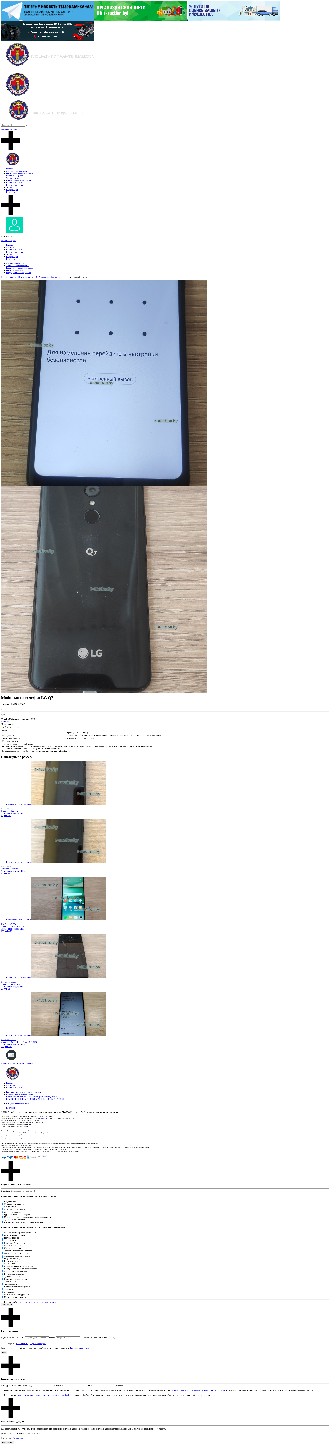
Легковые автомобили (14, 1204)
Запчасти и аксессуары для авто (18, 1251)
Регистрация (6, 130)
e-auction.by (26, 1131)
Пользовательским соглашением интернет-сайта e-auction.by (198, 1390)
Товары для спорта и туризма (17, 1256)
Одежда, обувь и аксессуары (16, 1253)
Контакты (10, 192)
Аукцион (10, 247)
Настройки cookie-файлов (17, 1103)
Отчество (119, 1386)
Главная (9, 169)
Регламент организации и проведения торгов (26, 1092)
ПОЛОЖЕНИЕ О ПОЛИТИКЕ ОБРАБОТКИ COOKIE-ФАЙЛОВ (35, 1099)
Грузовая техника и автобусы (17, 1214)
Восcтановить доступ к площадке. (31, 1344)
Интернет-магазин (14, 183)
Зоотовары (9, 1289)
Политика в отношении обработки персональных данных (31, 1097)
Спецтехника (10, 1207)
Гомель (13, 1138)
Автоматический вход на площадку (99, 1338)
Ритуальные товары (13, 1258)
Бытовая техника (11, 1238)
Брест (2, 1138)
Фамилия (57, 1386)
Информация (12, 190)
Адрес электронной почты (12, 1338)
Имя (88, 1386)
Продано (5, 721)
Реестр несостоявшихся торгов (19, 173)
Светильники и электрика (15, 1271)
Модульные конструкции (15, 1297)
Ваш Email (5, 1191)
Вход (15, 130)
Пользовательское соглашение (19, 1094)
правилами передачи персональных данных (37, 1302)
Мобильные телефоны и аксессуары (20, 1233)
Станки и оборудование (14, 1209)
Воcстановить (7, 1443)
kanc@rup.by (44, 1118)
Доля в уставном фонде (14, 1220)
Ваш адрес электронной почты (14, 1386)
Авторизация (18, 1438)
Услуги (9, 187)
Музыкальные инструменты (16, 1294)
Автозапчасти (10, 1282)
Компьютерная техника (14, 1235)
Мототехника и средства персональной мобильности (27, 1217)
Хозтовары (9, 1292)
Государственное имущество (18, 180)
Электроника (10, 1240)
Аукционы (11, 1085)
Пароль (52, 1338)
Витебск (7, 1138)
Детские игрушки (12, 1276)
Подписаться (7, 1305)
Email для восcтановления (12, 1433)
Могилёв (24, 1138)
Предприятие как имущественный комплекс (23, 1222)
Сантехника (9, 1263)
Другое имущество (12, 1212)
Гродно (18, 1138)
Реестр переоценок (14, 176)
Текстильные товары (13, 1284)
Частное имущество (15, 178)
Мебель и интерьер (12, 1245)
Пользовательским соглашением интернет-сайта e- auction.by (43, 1395)
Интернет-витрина (14, 185)
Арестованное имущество (17, 171)
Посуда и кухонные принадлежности (20, 1269)
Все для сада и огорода (14, 1274)
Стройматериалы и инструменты (18, 1266)
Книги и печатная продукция (17, 1287)
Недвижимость (10, 1202)
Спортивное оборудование (16, 1279)
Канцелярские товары (13, 1261)
